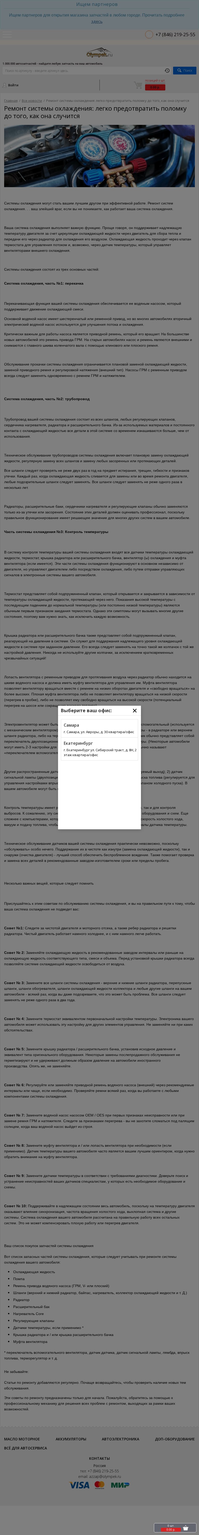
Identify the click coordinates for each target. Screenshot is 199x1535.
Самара (71, 725)
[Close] (134, 710)
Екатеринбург (78, 743)
